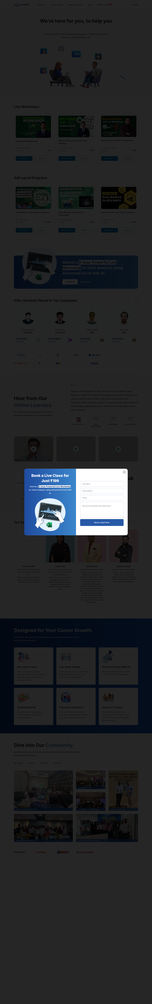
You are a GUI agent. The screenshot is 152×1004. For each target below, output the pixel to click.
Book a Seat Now (101, 522)
